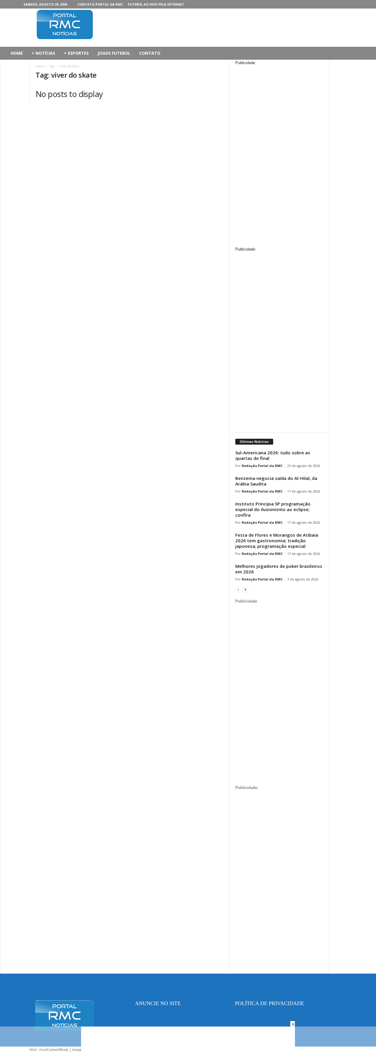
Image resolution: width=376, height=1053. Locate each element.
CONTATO (149, 53)
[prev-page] (238, 589)
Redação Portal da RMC (262, 465)
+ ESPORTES (76, 53)
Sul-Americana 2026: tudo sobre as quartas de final (272, 455)
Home (39, 66)
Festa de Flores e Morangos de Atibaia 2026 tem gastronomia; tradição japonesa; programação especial (276, 540)
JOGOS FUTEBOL (114, 53)
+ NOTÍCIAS (43, 53)
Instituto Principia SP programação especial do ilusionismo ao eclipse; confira (272, 509)
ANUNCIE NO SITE (158, 1003)
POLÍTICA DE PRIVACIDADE (269, 1003)
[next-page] (245, 589)
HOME (17, 53)
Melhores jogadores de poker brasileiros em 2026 (278, 569)
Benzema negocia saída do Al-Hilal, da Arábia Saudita (276, 481)
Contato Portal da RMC (100, 4)
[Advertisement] (216, 27)
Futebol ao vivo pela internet (156, 4)
